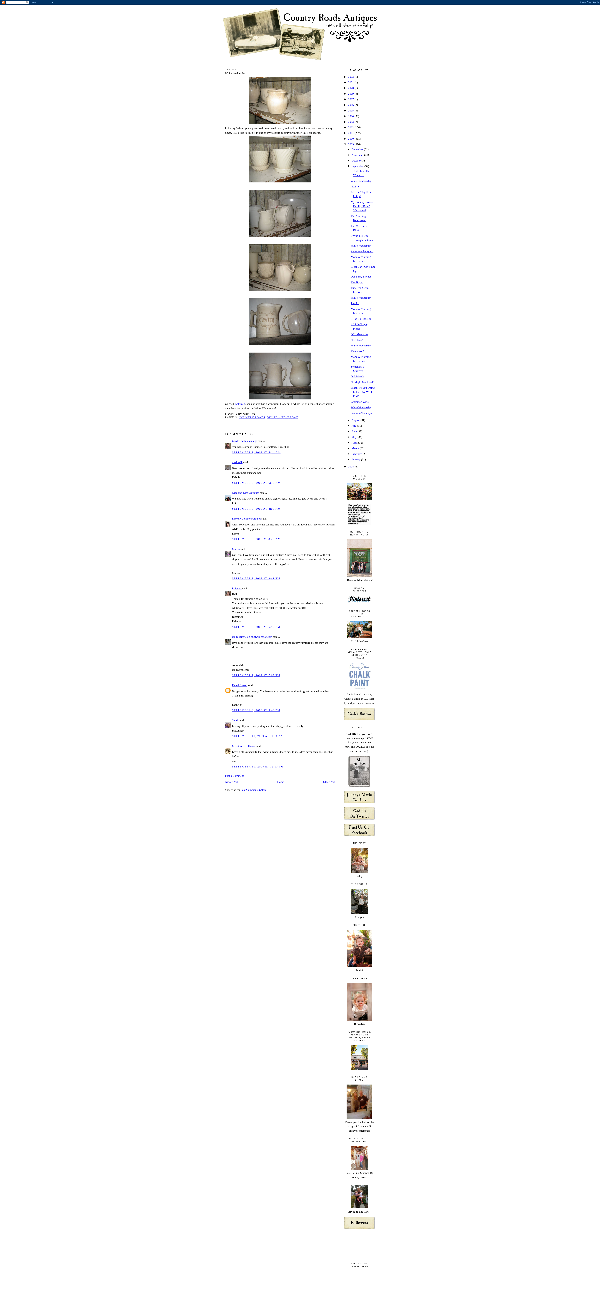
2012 (351, 127)
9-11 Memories (359, 334)
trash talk (237, 462)
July (354, 425)
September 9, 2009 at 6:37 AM (256, 482)
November (358, 154)
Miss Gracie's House (243, 746)
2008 (351, 466)
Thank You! (357, 351)
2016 (351, 104)
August (356, 420)
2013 (351, 121)
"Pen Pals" (357, 339)
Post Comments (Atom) (254, 789)
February (357, 453)
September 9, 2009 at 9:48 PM (256, 710)
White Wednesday (235, 73)
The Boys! (357, 282)
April (355, 442)
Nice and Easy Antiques (245, 492)
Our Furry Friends (361, 276)
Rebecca (237, 588)
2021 (351, 82)
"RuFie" (355, 186)
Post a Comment (234, 775)
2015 (351, 110)
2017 (351, 99)
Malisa (236, 549)
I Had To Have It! (361, 318)
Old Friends (357, 376)
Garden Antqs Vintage (244, 440)
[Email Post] (253, 414)
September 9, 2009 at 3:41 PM (256, 578)
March (356, 448)
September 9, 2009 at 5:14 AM (256, 452)
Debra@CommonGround (246, 518)
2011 (351, 133)
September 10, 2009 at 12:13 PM (257, 766)
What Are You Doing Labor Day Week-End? (363, 392)
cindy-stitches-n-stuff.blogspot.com (252, 636)
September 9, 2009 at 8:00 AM (256, 508)
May (355, 437)
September (358, 166)
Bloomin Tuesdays (361, 413)
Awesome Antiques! (362, 251)
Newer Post (231, 781)
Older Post (329, 781)
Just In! (355, 303)
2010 (351, 138)
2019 (351, 93)
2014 (351, 116)
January (356, 459)
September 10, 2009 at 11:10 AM (258, 736)
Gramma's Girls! (360, 401)
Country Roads (252, 417)
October (356, 160)
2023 (351, 76)
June (355, 431)
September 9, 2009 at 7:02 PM (256, 675)
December (358, 149)
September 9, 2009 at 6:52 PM (256, 626)
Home (280, 781)
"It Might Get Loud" (362, 382)
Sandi (235, 720)
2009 (351, 144)
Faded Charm (239, 685)
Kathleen (240, 403)
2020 (351, 88)
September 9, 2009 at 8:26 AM (256, 539)
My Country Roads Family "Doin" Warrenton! (361, 206)
